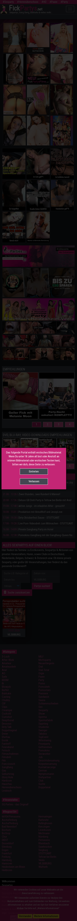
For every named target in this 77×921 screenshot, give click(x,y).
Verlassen (34, 481)
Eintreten (34, 471)
